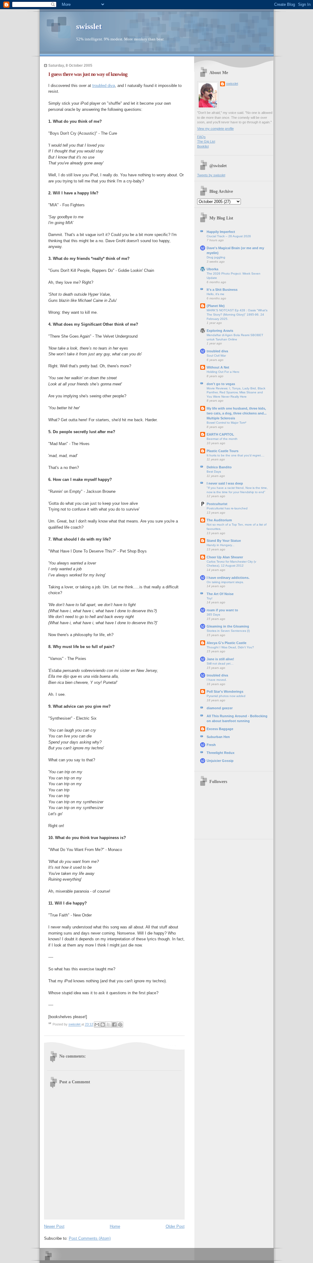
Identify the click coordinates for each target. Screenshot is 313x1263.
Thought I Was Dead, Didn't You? (230, 647)
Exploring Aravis (220, 330)
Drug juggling (216, 257)
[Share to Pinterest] (120, 1024)
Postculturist (217, 504)
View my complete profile (215, 128)
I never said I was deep (225, 483)
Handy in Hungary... (220, 545)
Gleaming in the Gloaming (228, 626)
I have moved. (217, 679)
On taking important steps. (225, 582)
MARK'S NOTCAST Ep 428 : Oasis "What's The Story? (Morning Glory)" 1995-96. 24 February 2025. (237, 314)
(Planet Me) (216, 306)
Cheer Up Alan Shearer (225, 557)
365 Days (213, 614)
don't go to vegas (221, 384)
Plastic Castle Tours (222, 451)
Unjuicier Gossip (220, 761)
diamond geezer (220, 708)
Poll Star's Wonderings (225, 691)
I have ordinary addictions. (228, 577)
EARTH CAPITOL (220, 434)
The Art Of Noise (220, 594)
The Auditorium (219, 520)
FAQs (201, 137)
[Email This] (97, 1024)
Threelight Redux (220, 753)
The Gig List (206, 141)
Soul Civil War (216, 355)
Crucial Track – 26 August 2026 (229, 236)
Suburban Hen (218, 737)
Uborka (212, 269)
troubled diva (103, 85)
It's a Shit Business (222, 289)
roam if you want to (222, 610)
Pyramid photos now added (226, 696)
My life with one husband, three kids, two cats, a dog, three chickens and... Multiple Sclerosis (237, 413)
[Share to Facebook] (114, 1024)
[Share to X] (108, 1024)
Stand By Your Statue (224, 540)
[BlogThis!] (103, 1024)
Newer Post (54, 1226)
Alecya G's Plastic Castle (226, 643)
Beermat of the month (222, 438)
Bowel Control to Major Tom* (226, 422)
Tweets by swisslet (211, 175)
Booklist (203, 146)
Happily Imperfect (221, 232)
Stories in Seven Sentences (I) (228, 630)
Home (115, 1226)
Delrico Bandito (219, 467)
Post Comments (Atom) (90, 1238)
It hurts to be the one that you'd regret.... (235, 455)
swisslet (89, 26)
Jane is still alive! (220, 659)
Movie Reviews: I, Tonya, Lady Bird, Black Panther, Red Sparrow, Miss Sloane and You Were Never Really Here (236, 392)
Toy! (209, 598)
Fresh (211, 745)
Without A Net (218, 367)
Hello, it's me (215, 294)
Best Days (214, 471)
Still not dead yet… (220, 663)
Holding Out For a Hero (223, 371)
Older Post (175, 1226)
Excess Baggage (220, 729)
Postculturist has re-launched (227, 508)
